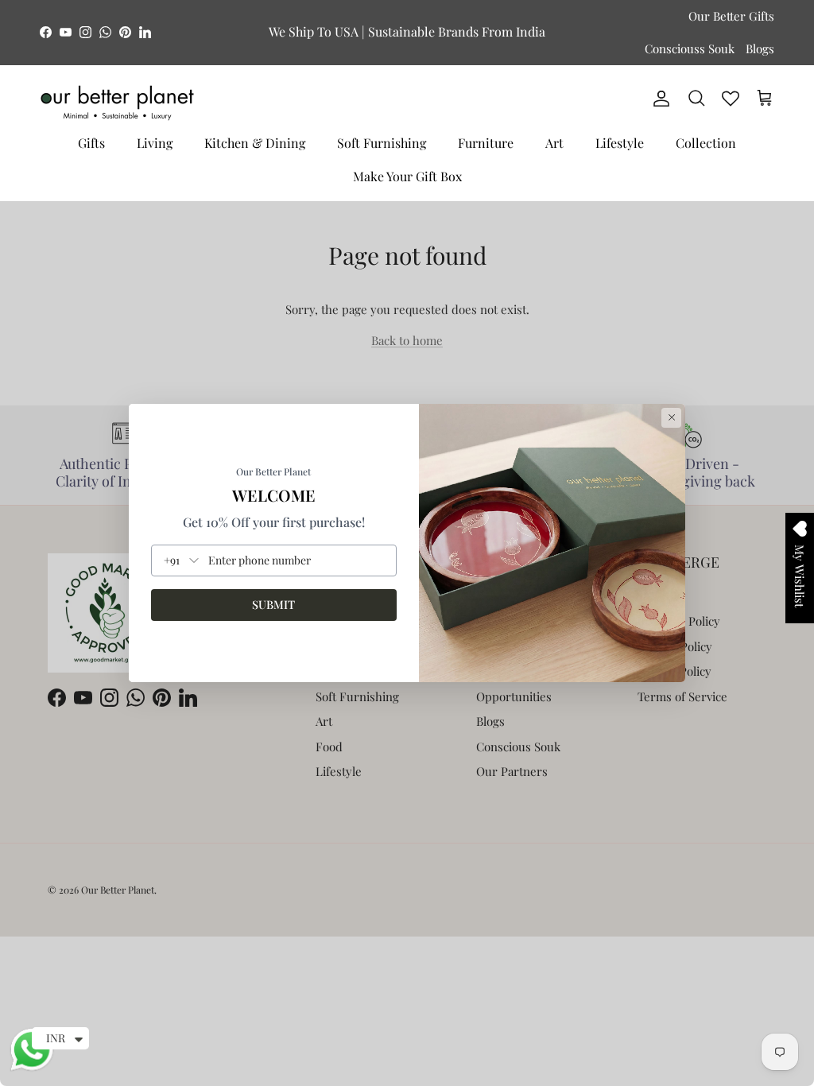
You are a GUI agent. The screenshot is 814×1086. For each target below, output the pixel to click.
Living (154, 142)
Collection (706, 142)
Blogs (760, 48)
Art (554, 142)
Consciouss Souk (690, 48)
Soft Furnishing (381, 142)
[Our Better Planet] (117, 103)
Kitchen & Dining (254, 142)
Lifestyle (619, 142)
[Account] (658, 98)
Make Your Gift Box (407, 176)
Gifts (91, 142)
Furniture (486, 142)
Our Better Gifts (731, 16)
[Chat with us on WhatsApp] (32, 1068)
